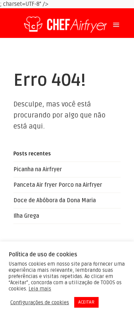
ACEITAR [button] (86, 302)
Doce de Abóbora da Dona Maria (54, 200)
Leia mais (40, 289)
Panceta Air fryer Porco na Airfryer (57, 185)
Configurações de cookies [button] (39, 302)
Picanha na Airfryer (37, 169)
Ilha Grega (26, 216)
